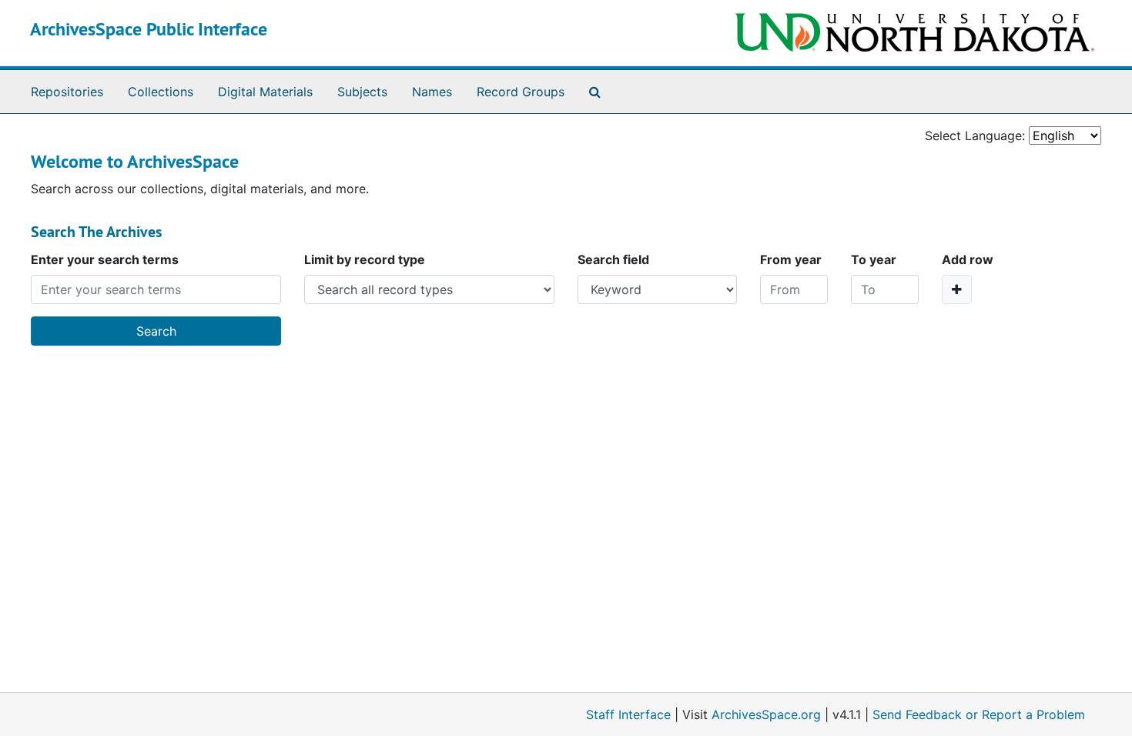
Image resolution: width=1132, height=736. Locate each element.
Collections (160, 91)
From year (791, 259)
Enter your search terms (105, 259)
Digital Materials (265, 91)
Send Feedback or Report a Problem (978, 714)
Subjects (362, 91)
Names (432, 91)
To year (873, 259)
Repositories (67, 91)
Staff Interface (628, 714)
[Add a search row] (957, 289)
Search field (613, 259)
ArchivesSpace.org (766, 714)
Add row (967, 259)
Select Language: (975, 135)
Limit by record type (364, 259)
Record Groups (520, 91)
